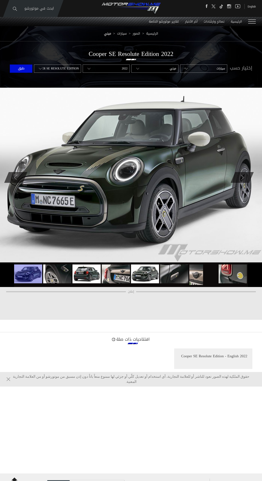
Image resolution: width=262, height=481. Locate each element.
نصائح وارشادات (214, 21)
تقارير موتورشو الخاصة (164, 21)
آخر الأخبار (191, 21)
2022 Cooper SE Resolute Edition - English (214, 356)
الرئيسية (236, 21)
